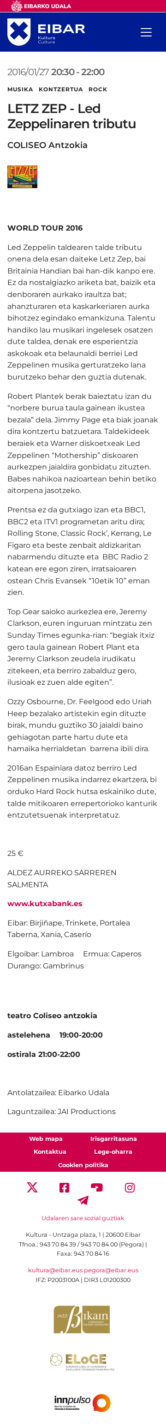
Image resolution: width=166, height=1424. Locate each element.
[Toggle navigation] (146, 32)
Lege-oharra (113, 1151)
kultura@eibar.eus (55, 1270)
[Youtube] (97, 1187)
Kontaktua (50, 1151)
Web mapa (46, 1138)
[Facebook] (64, 1187)
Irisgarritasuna (113, 1138)
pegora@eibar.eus (111, 1270)
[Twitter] (32, 1187)
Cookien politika (83, 1165)
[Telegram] (83, 1199)
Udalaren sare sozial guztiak (83, 1218)
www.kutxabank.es (45, 903)
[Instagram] (129, 1187)
